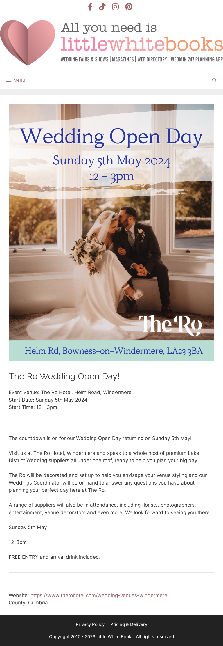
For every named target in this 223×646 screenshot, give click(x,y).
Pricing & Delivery (128, 624)
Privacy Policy (90, 624)
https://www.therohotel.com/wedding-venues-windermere (98, 595)
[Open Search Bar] (214, 80)
